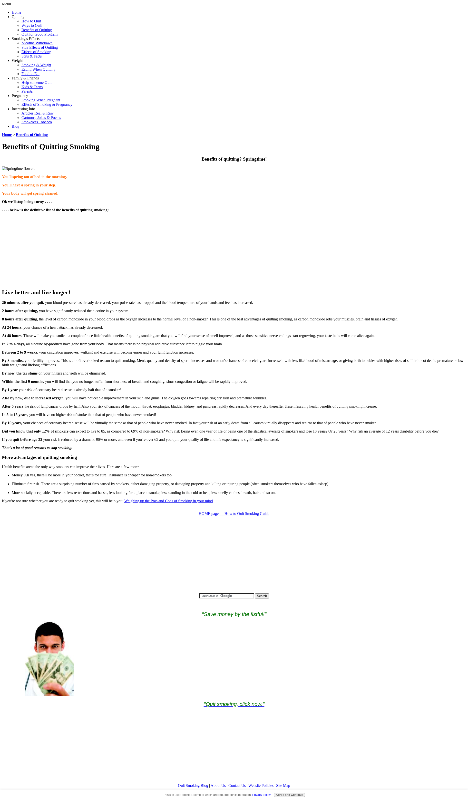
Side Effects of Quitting (39, 47)
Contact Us (237, 785)
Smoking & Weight (36, 65)
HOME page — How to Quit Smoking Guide (234, 513)
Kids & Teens (32, 87)
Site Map (283, 785)
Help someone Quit (36, 82)
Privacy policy (261, 794)
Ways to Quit (31, 25)
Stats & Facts (31, 56)
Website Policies (260, 785)
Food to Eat (30, 74)
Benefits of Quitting (36, 30)
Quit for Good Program (39, 34)
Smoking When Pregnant (40, 100)
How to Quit (31, 21)
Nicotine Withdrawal (37, 43)
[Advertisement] (234, 250)
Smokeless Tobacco (36, 122)
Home (16, 12)
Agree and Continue (289, 794)
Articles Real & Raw (37, 113)
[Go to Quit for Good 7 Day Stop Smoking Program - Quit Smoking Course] (49, 695)
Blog (15, 126)
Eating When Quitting (38, 69)
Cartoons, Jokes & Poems (41, 118)
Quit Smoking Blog (193, 785)
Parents (27, 91)
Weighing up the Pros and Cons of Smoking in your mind (168, 501)
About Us (218, 785)
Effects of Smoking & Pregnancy (46, 104)
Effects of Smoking (36, 52)
